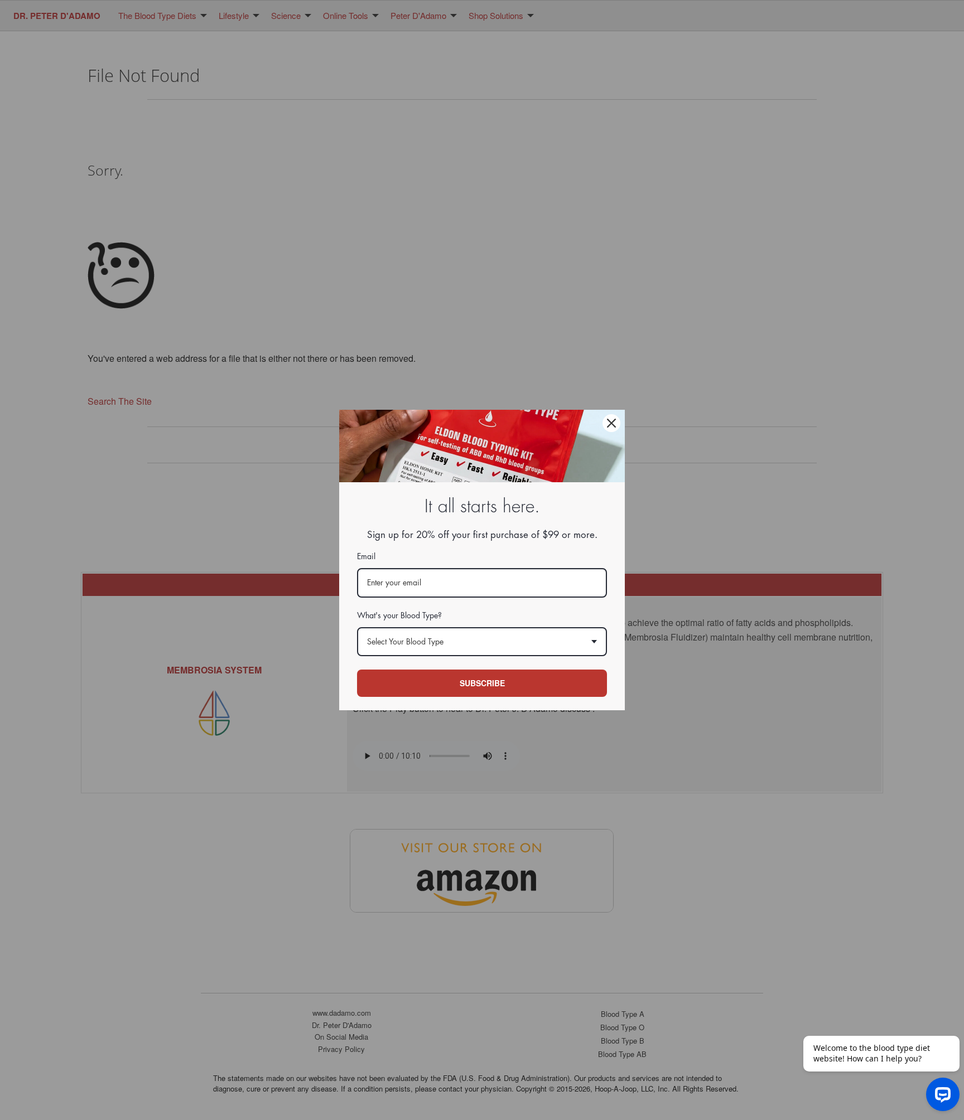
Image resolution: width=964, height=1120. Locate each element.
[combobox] (482, 642)
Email (366, 556)
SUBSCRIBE (482, 683)
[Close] (611, 423)
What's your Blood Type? (399, 615)
